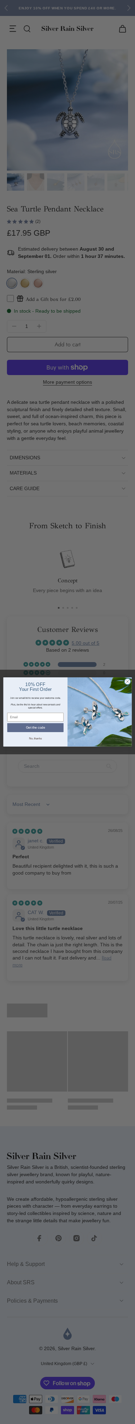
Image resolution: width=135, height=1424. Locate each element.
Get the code (35, 727)
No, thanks (35, 738)
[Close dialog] (127, 682)
